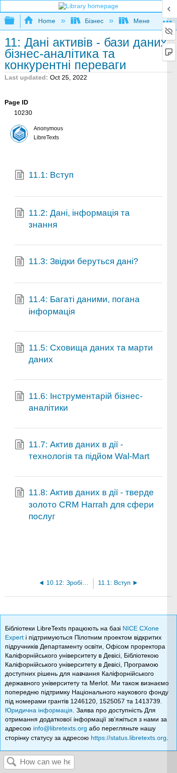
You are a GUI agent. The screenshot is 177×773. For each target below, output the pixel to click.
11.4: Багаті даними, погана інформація (84, 305)
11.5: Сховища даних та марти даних (91, 353)
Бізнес (94, 20)
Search (12, 762)
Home (46, 20)
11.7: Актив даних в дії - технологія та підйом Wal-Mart (89, 450)
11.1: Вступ (51, 175)
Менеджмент (152, 20)
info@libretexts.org (60, 728)
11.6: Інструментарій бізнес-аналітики (86, 402)
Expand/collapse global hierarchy (15, 21)
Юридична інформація (39, 710)
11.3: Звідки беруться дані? (83, 261)
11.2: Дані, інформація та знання (79, 218)
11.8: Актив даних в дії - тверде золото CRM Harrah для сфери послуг (91, 504)
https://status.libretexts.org (129, 737)
